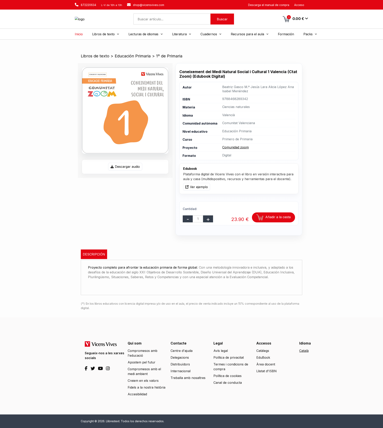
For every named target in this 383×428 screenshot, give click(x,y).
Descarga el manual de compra (268, 5)
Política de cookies (227, 376)
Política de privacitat (228, 357)
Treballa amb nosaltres (188, 378)
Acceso (299, 5)
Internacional (181, 371)
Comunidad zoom (235, 147)
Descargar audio (127, 167)
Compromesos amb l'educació (142, 353)
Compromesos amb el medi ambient (144, 371)
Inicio (79, 34)
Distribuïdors (180, 364)
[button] (105, 34)
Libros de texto (95, 56)
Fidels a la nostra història (146, 387)
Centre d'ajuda (181, 351)
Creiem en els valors (143, 381)
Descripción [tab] (94, 254)
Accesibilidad (137, 394)
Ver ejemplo (199, 187)
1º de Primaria (169, 56)
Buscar (222, 19)
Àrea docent (265, 364)
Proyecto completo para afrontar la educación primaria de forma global (142, 267)
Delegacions (180, 357)
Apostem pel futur (141, 362)
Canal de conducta (227, 383)
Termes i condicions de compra (230, 366)
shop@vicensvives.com (148, 5)
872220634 (88, 5)
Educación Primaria (133, 56)
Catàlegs (262, 351)
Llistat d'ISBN (266, 371)
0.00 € (296, 18)
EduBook (263, 357)
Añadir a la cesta (277, 217)
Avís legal (220, 351)
